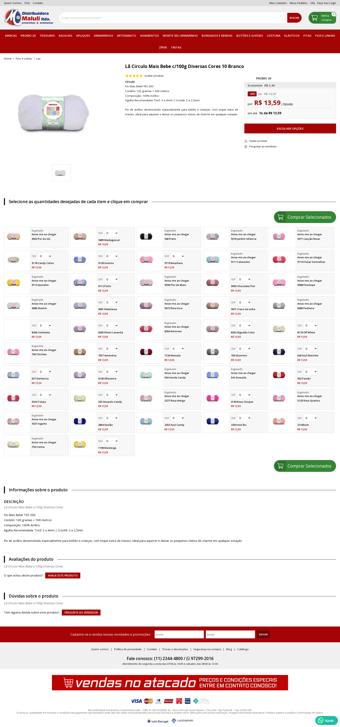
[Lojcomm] (182, 720)
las (38, 58)
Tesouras (47, 35)
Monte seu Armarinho (180, 35)
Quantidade (115, 233)
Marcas (11, 35)
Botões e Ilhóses (249, 35)
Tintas (176, 47)
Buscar (294, 18)
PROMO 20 (28, 35)
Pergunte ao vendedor (81, 612)
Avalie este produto (63, 575)
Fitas (307, 35)
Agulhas (65, 35)
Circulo (130, 82)
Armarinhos (103, 35)
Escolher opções (290, 128)
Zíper (163, 47)
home (8, 58)
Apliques (83, 35)
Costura (273, 35)
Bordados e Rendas (217, 35)
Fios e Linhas (325, 35)
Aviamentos (149, 35)
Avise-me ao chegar (44, 234)
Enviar (263, 634)
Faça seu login (326, 3)
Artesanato (126, 35)
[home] (28, 18)
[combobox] (181, 18)
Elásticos (291, 35)
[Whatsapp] (326, 720)
